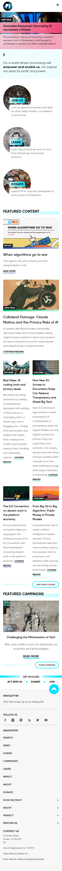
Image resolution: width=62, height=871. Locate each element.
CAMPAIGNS (10, 761)
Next (58, 20)
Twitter (37, 720)
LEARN (16, 142)
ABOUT (7, 784)
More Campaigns (47, 665)
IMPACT (7, 776)
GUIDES (7, 753)
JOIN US (17, 100)
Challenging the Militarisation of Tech (31, 637)
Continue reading (13, 351)
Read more (9, 271)
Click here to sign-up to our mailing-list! (23, 701)
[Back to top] (54, 689)
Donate (35, 681)
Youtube (46, 720)
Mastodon (21, 720)
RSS (29, 720)
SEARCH (8, 737)
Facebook (4, 720)
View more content (45, 584)
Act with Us (14, 681)
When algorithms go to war (25, 254)
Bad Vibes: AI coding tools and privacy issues (14, 385)
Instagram (12, 720)
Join (52, 681)
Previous (4, 20)
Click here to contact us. (15, 853)
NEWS (6, 745)
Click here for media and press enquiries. (23, 859)
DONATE (17, 184)
